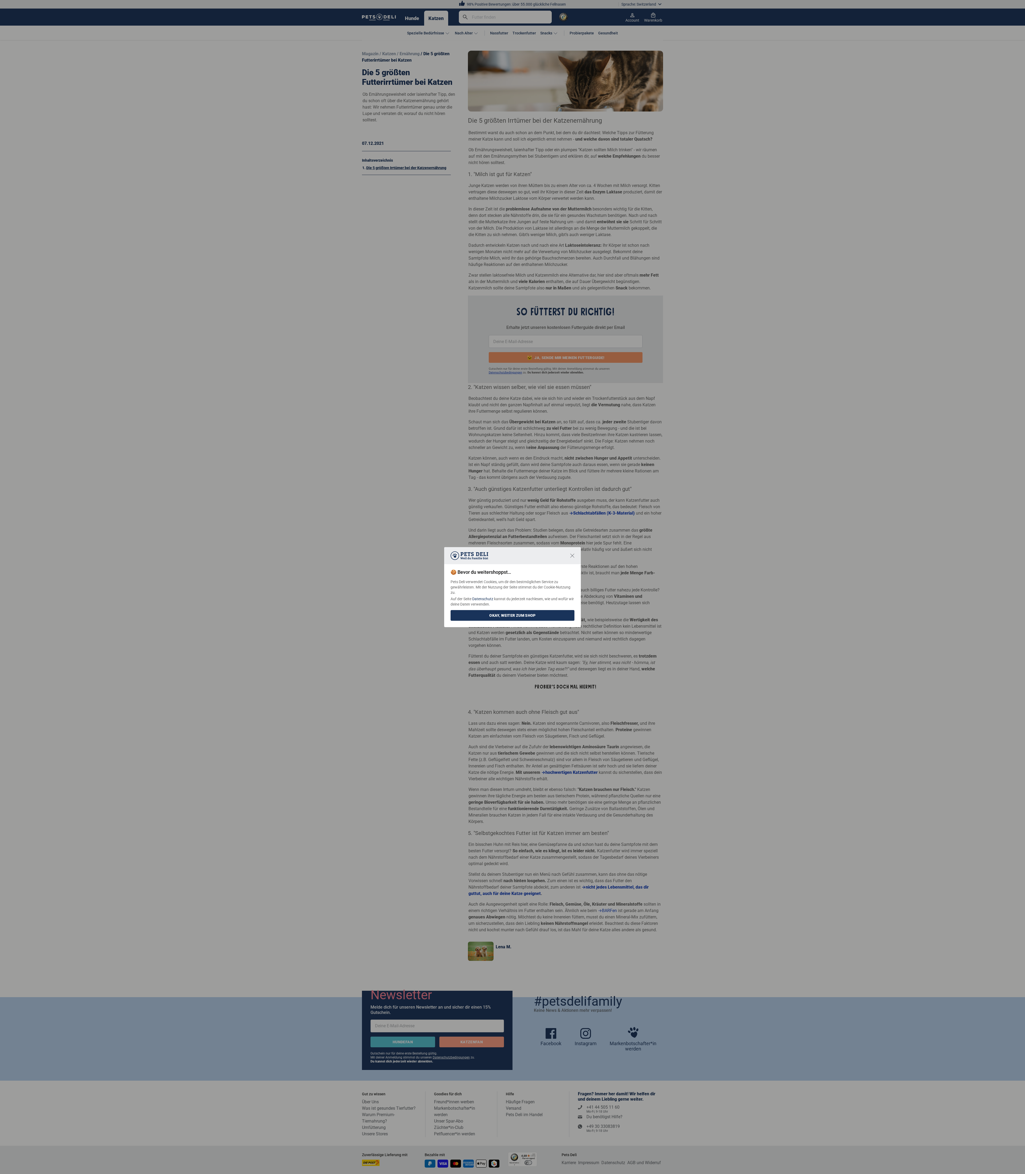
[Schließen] (572, 555)
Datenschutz (482, 599)
